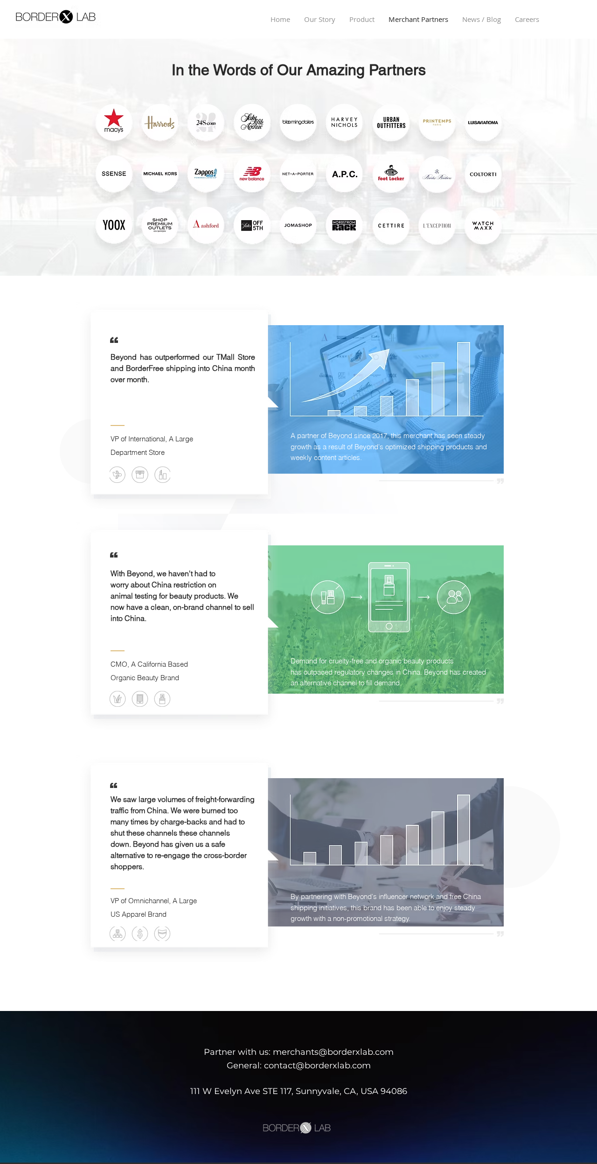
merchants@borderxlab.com (333, 1052)
